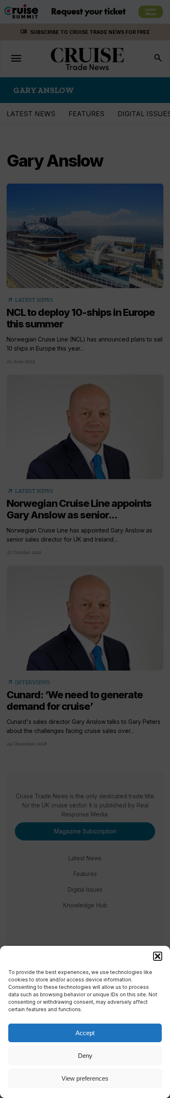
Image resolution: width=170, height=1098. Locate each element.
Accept (85, 1032)
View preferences (85, 1078)
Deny (85, 1055)
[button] (157, 956)
